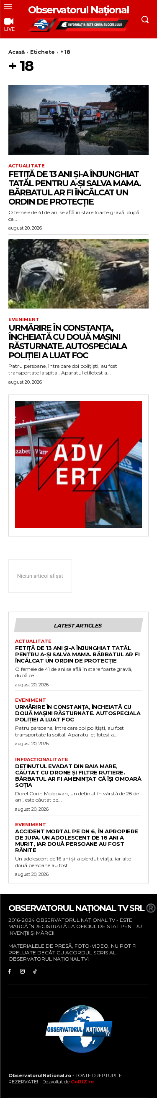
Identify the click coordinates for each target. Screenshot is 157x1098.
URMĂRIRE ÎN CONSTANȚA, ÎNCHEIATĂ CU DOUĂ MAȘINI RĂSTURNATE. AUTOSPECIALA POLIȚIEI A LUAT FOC (67, 341)
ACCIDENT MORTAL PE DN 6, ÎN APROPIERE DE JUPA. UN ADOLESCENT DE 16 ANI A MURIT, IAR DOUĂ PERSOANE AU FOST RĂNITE (76, 840)
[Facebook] (9, 971)
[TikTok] (35, 971)
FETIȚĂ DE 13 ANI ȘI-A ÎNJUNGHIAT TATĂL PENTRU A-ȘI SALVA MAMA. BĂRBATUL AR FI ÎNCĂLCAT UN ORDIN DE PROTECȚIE (74, 188)
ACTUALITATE (26, 166)
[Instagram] (22, 971)
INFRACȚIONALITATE (41, 759)
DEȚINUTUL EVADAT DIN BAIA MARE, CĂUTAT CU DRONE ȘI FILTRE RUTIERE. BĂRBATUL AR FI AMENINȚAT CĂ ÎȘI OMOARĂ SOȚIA (78, 775)
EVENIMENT (23, 319)
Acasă (16, 52)
